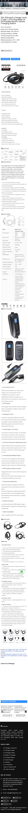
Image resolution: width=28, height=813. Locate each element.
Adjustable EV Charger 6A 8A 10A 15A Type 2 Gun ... (21, 715)
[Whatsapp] (21, 571)
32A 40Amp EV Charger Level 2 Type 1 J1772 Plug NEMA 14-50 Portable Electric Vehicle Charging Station (14, 655)
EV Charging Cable (9, 753)
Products (8, 8)
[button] (27, 13)
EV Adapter (6, 762)
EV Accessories (7, 765)
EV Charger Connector (10, 748)
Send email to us (7, 51)
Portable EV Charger (19, 8)
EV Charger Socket (8, 750)
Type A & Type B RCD (9, 767)
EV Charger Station (9, 757)
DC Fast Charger (8, 760)
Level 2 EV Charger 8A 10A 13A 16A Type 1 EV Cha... (7, 715)
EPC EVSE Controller (9, 769)
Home (2, 8)
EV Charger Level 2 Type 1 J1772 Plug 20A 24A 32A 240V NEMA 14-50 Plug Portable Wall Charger (14, 651)
